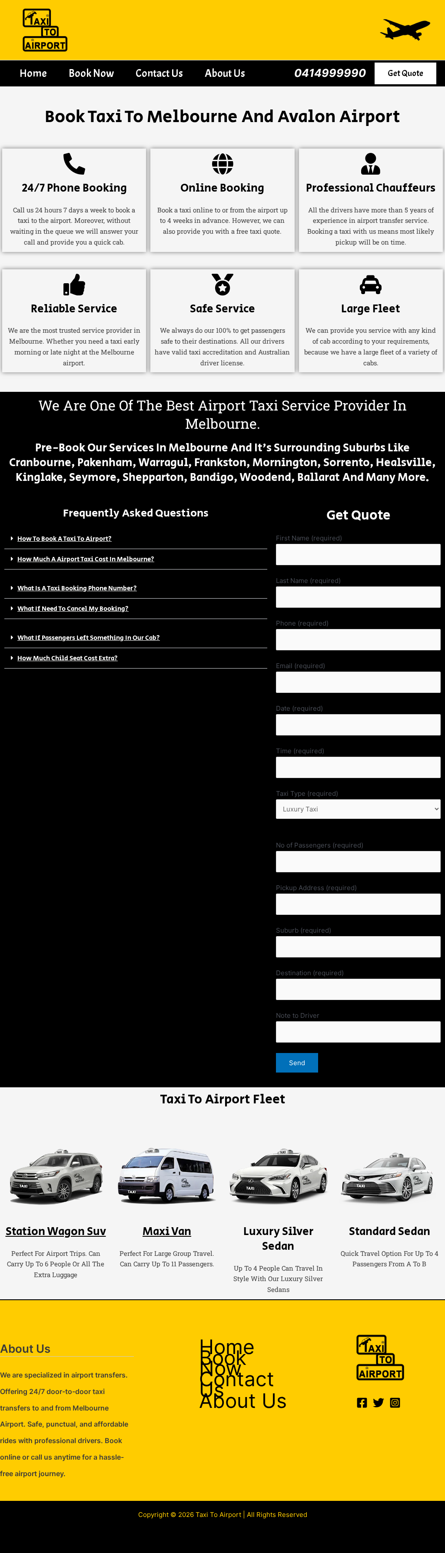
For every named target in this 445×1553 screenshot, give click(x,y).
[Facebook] (362, 1402)
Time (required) (300, 751)
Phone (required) (302, 623)
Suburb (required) (303, 930)
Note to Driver (297, 1015)
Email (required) (300, 666)
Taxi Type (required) (307, 793)
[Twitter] (378, 1402)
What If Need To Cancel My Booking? (73, 608)
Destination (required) (310, 973)
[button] (405, 73)
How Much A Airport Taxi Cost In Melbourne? (85, 559)
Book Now (91, 73)
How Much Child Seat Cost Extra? (67, 658)
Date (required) (299, 708)
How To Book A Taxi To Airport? (64, 538)
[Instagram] (395, 1402)
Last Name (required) (308, 580)
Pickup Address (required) (316, 888)
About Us (225, 73)
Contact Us (159, 73)
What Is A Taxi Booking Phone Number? (77, 588)
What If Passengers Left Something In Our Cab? (88, 637)
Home (33, 73)
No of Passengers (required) (319, 845)
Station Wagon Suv (56, 1231)
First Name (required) (309, 538)
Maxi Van (167, 1231)
